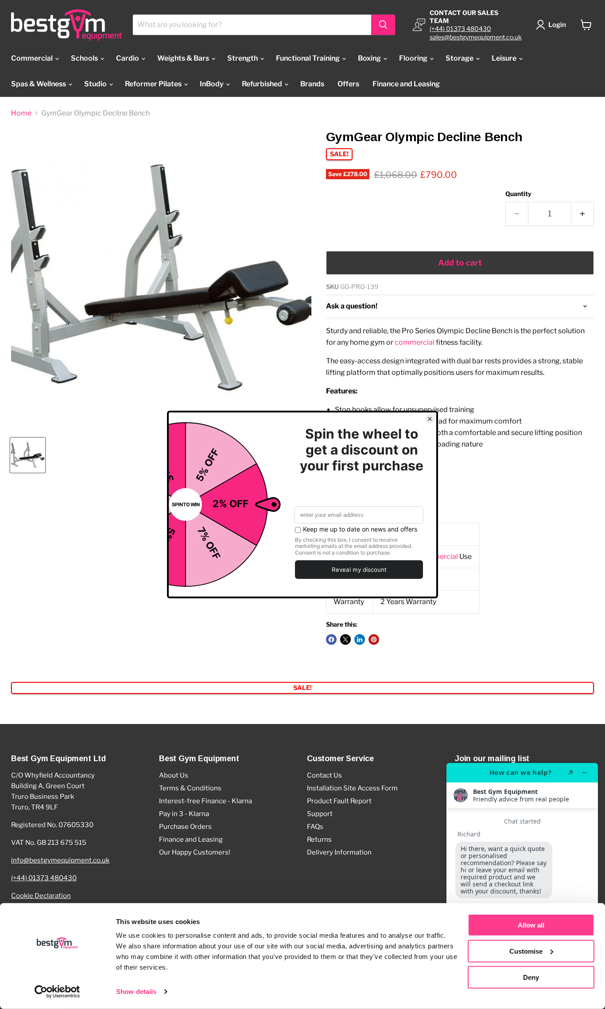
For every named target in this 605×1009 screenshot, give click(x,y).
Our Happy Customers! (194, 852)
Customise (526, 951)
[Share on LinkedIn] (359, 639)
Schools (85, 58)
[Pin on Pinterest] (373, 639)
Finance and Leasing (406, 84)
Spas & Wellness (39, 84)
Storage (460, 58)
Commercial (32, 58)
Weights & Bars (183, 58)
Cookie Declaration (41, 896)
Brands (312, 84)
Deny (531, 977)
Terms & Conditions (190, 788)
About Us (173, 775)
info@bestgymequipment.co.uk (60, 860)
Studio (96, 84)
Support (320, 814)
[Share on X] (345, 639)
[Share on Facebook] (331, 639)
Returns (319, 839)
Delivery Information (339, 852)
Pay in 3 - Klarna (184, 814)
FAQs (315, 827)
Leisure (505, 58)
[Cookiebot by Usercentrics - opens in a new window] (57, 991)
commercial (414, 342)
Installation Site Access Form (352, 788)
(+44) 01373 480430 (460, 28)
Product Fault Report (339, 801)
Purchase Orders (185, 827)
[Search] (383, 25)
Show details (136, 991)
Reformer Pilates (154, 84)
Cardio (128, 58)
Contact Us (324, 775)
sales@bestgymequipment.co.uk (476, 37)
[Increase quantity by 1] (582, 214)
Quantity (518, 193)
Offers (348, 84)
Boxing (370, 58)
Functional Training (308, 58)
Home (21, 113)
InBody (212, 84)
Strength (243, 58)
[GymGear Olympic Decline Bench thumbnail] (27, 455)
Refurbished (262, 84)
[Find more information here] (522, 882)
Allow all (531, 925)
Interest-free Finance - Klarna (205, 801)
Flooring (414, 58)
